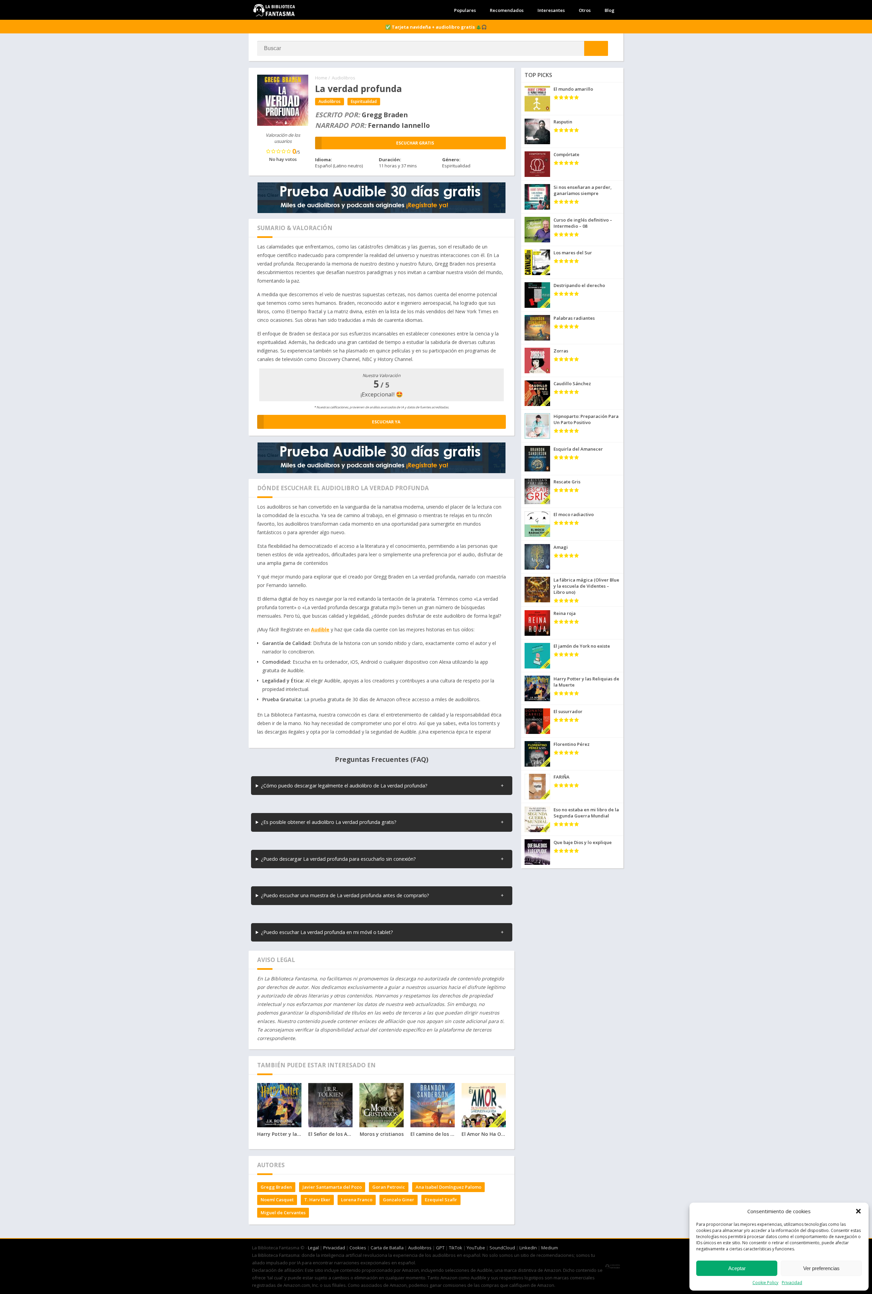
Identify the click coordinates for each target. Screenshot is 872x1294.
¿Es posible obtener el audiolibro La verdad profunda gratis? (328, 822)
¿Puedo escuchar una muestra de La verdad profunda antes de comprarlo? (345, 895)
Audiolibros (343, 78)
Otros (585, 10)
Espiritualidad (364, 101)
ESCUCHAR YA (386, 422)
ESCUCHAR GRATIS (415, 143)
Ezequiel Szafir (441, 1200)
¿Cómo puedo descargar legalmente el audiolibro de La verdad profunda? (344, 785)
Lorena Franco (356, 1200)
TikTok (455, 1248)
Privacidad (792, 1282)
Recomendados (507, 10)
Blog (609, 10)
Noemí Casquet (277, 1200)
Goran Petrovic (388, 1187)
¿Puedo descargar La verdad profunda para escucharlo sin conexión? (338, 859)
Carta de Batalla (387, 1248)
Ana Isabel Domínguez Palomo (448, 1187)
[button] (858, 1211)
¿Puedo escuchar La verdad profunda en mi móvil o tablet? (327, 932)
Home (321, 78)
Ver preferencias (821, 1268)
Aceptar (737, 1268)
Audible (320, 629)
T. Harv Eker (317, 1200)
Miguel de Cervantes (283, 1212)
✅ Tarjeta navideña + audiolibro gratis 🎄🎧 (436, 27)
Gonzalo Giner (398, 1200)
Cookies (357, 1248)
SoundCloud (502, 1248)
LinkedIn (528, 1248)
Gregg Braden (276, 1187)
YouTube (476, 1248)
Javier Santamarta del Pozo (332, 1187)
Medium (549, 1248)
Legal (313, 1248)
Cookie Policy (765, 1282)
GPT (440, 1248)
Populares (465, 10)
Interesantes (551, 10)
